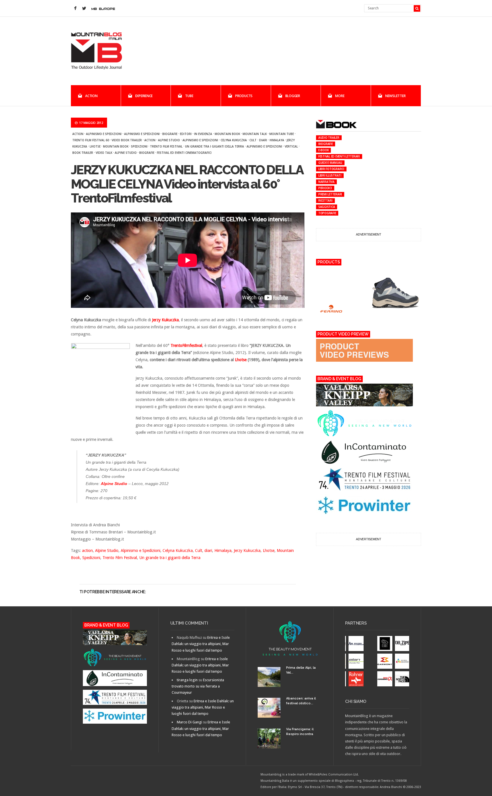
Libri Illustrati (329, 175)
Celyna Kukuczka (234, 140)
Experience (144, 95)
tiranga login (187, 680)
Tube (189, 95)
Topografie (327, 213)
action (149, 140)
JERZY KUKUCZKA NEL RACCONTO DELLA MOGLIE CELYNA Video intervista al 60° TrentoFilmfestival (187, 184)
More (339, 95)
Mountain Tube (281, 134)
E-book (323, 150)
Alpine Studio (169, 140)
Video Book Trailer (127, 140)
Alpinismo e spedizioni (142, 134)
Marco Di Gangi (189, 722)
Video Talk (104, 153)
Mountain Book (227, 134)
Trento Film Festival (166, 146)
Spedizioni (139, 146)
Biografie (169, 134)
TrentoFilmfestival (186, 345)
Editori (186, 134)
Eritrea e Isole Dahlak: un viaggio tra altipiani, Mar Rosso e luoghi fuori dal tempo (201, 643)
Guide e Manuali (330, 163)
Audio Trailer (328, 138)
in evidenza (203, 134)
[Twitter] (84, 8)
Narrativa (326, 182)
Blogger (292, 95)
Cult (253, 140)
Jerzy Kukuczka (247, 550)
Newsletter (395, 95)
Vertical (291, 146)
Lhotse (95, 146)
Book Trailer (82, 153)
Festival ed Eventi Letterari (339, 156)
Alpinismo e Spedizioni (104, 134)
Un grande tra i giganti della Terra (214, 146)
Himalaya (277, 140)
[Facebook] (75, 8)
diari (263, 140)
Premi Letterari (330, 194)
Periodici (325, 188)
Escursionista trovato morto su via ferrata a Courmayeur (198, 686)
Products (244, 95)
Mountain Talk (255, 134)
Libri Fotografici (331, 169)
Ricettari (325, 200)
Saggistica (326, 207)
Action (91, 95)
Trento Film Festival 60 (90, 140)
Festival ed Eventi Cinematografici (184, 153)
